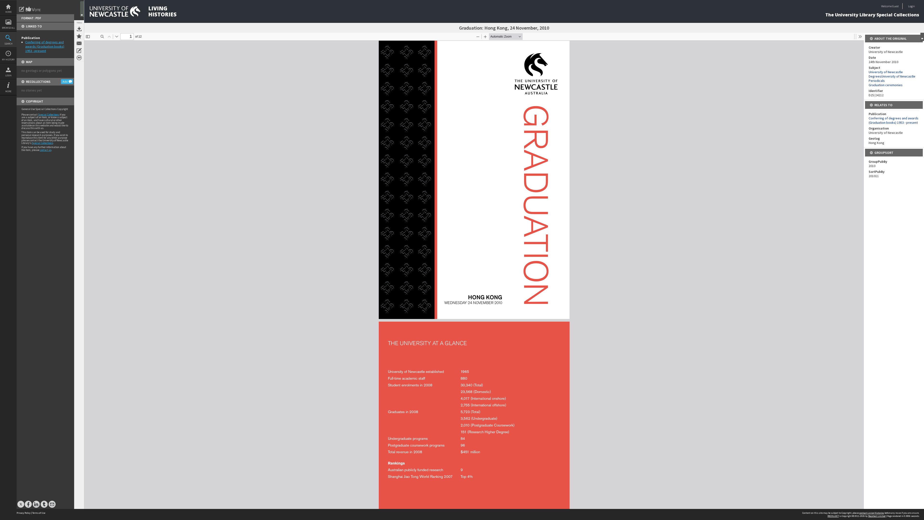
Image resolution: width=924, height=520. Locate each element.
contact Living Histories (871, 512)
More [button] (8, 91)
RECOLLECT (833, 516)
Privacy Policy (24, 512)
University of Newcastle (886, 72)
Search (8, 43)
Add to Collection (79, 36)
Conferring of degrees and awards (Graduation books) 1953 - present (44, 46)
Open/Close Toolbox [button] (82, 9)
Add (65, 81)
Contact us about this (79, 43)
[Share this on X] (20, 501)
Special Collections (48, 114)
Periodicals (877, 80)
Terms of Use (38, 512)
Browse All (8, 27)
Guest (895, 6)
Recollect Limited (877, 516)
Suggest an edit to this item (21, 9)
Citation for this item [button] (79, 57)
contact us (45, 150)
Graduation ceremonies (886, 85)
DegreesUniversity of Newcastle (892, 76)
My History (8, 59)
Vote (33, 9)
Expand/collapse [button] (922, 37)
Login (8, 75)
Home (8, 11)
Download (79, 28)
